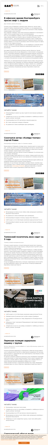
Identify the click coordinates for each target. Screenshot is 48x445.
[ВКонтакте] (36, 74)
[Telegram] (39, 74)
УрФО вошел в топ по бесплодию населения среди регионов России (24, 314)
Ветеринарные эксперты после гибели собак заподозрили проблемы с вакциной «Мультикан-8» (24, 213)
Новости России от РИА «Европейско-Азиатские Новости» (9, 6)
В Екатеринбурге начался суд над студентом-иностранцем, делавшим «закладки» (24, 114)
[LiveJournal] (43, 74)
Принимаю (24, 442)
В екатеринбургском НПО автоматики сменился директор (21, 120)
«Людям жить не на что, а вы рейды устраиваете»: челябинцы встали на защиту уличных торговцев (24, 117)
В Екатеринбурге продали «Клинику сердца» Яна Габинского (22, 217)
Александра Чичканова (18, 165)
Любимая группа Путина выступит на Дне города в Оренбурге (22, 316)
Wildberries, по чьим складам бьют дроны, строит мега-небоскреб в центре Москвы (23, 419)
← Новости (7, 11)
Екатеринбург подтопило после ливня (16, 407)
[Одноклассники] (38, 74)
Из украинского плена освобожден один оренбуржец (20, 124)
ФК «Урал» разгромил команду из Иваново (17, 122)
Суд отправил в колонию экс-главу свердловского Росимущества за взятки (24, 319)
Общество (6, 71)
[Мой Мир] (41, 74)
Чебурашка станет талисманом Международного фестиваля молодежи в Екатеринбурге (25, 323)
